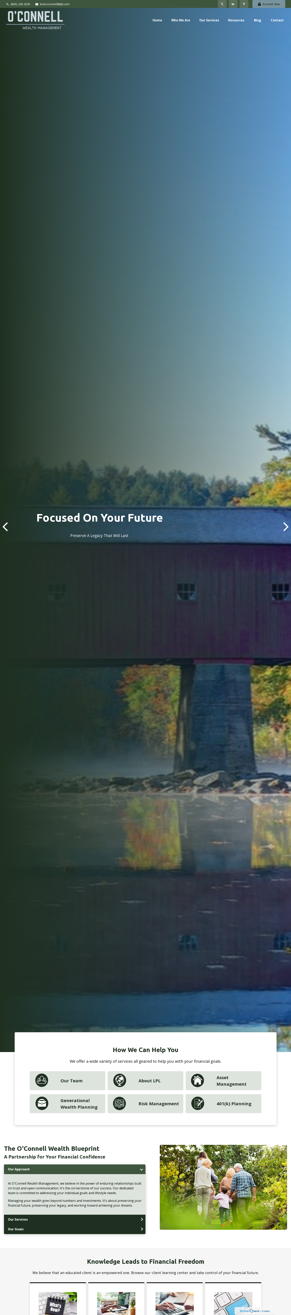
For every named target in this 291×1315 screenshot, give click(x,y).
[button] (157, 20)
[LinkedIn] (233, 4)
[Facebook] (244, 4)
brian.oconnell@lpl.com (54, 4)
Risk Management (159, 1103)
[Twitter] (222, 4)
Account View (271, 4)
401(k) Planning (234, 1103)
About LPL (150, 1080)
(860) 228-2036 (20, 4)
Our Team (72, 1080)
